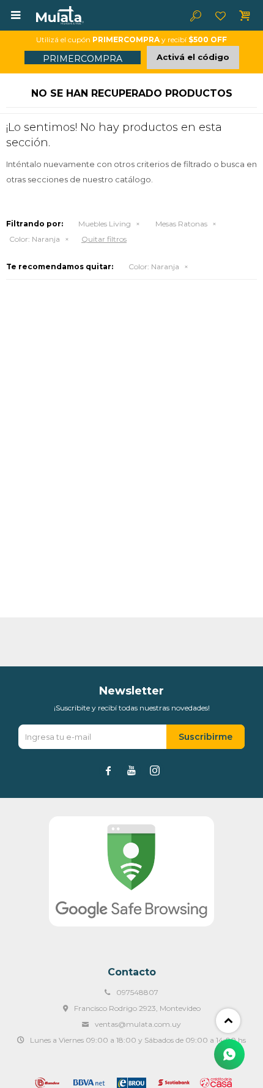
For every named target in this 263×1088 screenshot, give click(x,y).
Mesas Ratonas (181, 223)
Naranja (34, 239)
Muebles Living (104, 223)
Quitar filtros (104, 239)
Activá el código (193, 57)
